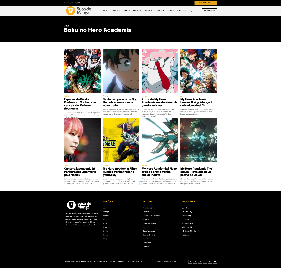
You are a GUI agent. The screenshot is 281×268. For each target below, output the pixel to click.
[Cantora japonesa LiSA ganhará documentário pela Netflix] (82, 140)
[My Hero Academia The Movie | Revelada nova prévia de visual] (198, 140)
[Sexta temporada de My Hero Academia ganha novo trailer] (121, 71)
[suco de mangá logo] (79, 11)
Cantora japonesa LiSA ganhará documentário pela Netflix (80, 172)
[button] (191, 10)
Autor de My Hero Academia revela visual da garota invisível (159, 102)
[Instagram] (195, 261)
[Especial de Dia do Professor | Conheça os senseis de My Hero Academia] (82, 71)
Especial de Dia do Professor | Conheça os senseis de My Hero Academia (80, 104)
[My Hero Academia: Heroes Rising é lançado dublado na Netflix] (198, 71)
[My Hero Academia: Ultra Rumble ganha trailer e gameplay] (121, 140)
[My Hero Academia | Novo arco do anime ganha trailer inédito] (160, 140)
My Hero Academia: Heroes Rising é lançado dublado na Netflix (196, 102)
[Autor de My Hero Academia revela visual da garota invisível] (160, 71)
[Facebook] (190, 261)
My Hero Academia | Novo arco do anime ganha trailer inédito (159, 172)
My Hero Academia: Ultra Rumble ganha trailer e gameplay (120, 172)
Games (105, 165)
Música (66, 165)
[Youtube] (215, 261)
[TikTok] (200, 261)
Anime (66, 96)
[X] (205, 261)
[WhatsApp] (210, 261)
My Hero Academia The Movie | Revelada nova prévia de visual (196, 172)
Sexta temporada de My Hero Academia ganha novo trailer (119, 102)
